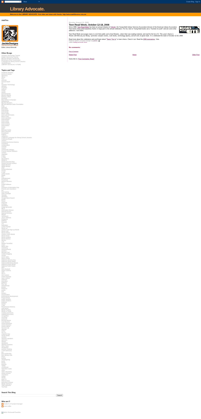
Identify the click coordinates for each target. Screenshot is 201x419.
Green (3, 201)
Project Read (6, 297)
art (2, 83)
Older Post (195, 55)
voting (3, 376)
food (3, 186)
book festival (5, 119)
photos (4, 287)
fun (2, 190)
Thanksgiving (6, 359)
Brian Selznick (6, 131)
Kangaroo (5, 219)
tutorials (4, 364)
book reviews (6, 124)
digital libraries (6, 165)
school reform (6, 326)
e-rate (3, 172)
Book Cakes (5, 113)
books (3, 127)
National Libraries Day (9, 260)
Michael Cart (6, 252)
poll (3, 291)
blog (3, 106)
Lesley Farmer (6, 226)
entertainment (6, 178)
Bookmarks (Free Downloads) (11, 60)
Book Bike (5, 109)
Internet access (6, 211)
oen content (5, 275)
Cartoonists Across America (10, 142)
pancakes (5, 281)
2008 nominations (149, 39)
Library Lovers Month (8, 234)
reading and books (78, 42)
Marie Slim (5, 246)
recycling (4, 317)
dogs (3, 168)
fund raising (5, 192)
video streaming (7, 372)
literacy (4, 240)
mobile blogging (7, 254)
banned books (6, 93)
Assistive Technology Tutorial (11, 55)
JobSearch (5, 216)
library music (6, 236)
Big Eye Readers (7, 103)
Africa (3, 77)
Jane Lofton (7, 406)
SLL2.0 (4, 332)
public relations (6, 300)
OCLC (3, 273)
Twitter (4, 365)
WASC (4, 378)
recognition (5, 316)
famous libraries (7, 181)
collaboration (6, 145)
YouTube (4, 387)
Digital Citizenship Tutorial (10, 57)
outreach (4, 279)
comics (4, 148)
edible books (6, 174)
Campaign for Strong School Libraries (13, 61)
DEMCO (4, 160)
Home (134, 55)
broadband (5, 133)
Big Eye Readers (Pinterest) (10, 58)
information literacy (7, 210)
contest (4, 152)
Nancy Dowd (6, 258)
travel (3, 361)
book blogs (5, 112)
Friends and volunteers (9, 189)
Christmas (5, 143)
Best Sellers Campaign (9, 100)
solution (4, 337)
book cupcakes (6, 118)
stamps (4, 341)
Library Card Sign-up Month (10, 229)
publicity (4, 302)
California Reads (7, 139)
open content (6, 278)
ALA (3, 78)
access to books (7, 74)
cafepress (5, 136)
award (3, 92)
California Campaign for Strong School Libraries (17, 137)
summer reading (7, 349)
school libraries (6, 325)
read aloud (5, 308)
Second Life (5, 328)
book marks (5, 121)
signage (4, 329)
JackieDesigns (6, 63)
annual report (6, 81)
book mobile (5, 122)
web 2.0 (4, 379)
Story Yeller (5, 346)
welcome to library (7, 382)
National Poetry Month (9, 264)
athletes (4, 86)
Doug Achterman (7, 169)
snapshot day (6, 334)
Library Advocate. (27, 8)
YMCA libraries (6, 385)
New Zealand (6, 269)
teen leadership (6, 353)
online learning (6, 276)
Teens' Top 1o (111, 39)
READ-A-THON (6, 311)
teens (85, 42)
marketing (5, 248)
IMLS (3, 208)
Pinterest (4, 288)
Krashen (4, 222)
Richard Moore (6, 320)
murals (4, 255)
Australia (4, 87)
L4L (3, 223)
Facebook (5, 180)
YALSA (113, 27)
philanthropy (5, 285)
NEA (3, 267)
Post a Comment (73, 51)
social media (6, 335)
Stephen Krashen (7, 344)
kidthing (4, 220)
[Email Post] (98, 40)
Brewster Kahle (6, 130)
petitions (4, 282)
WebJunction (6, 381)
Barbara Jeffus (6, 97)
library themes (6, 239)
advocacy (5, 75)
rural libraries (6, 322)
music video (5, 257)
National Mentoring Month (10, 263)
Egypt (3, 175)
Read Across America (8, 307)
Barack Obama (6, 95)
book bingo (5, 110)
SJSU (3, 331)
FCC (3, 183)
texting (4, 358)
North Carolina (6, 270)
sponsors (4, 340)
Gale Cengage (6, 193)
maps (3, 245)
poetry (3, 290)
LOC (3, 242)
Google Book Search (8, 198)
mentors (4, 251)
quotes (4, 304)
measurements (6, 249)
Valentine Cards (7, 368)
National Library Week (9, 261)
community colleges (8, 149)
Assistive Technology (8, 84)
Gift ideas (4, 196)
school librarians (7, 323)
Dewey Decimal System (9, 163)
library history (6, 233)
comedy (4, 146)
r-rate (3, 305)
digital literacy (6, 166)
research (4, 319)
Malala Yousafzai (7, 243)
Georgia (4, 195)
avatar (3, 90)
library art (4, 228)
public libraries (6, 299)
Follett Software (6, 184)
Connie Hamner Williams (9, 151)
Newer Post (73, 55)
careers (4, 140)
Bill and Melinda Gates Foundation (12, 104)
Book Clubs (5, 116)
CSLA (3, 155)
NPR (3, 272)
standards (5, 343)
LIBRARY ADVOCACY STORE (11, 64)
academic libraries (7, 72)
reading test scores (7, 314)
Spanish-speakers (7, 338)
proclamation (6, 294)
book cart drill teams (8, 115)
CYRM (4, 157)
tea (2, 352)
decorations (5, 158)
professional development (10, 296)
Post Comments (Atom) (86, 59)
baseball (4, 98)
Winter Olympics (7, 384)
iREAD (4, 214)
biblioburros (5, 101)
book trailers (5, 125)
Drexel (4, 171)
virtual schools (6, 373)
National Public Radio (8, 266)
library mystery (6, 237)
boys (3, 128)
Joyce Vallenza (6, 217)
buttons (4, 134)
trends (3, 362)
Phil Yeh (4, 284)
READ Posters (6, 310)
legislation (5, 225)
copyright (4, 154)
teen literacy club (7, 355)
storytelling (5, 347)
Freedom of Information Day (10, 187)
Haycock (4, 202)
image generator (7, 207)
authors (4, 89)
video (3, 370)
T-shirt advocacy (7, 350)
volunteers (5, 375)
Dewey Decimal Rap (8, 161)
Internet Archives (7, 213)
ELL (3, 177)
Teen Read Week (83, 27)
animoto (4, 80)
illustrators (5, 205)
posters (4, 293)
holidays (4, 204)
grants (3, 199)
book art (4, 107)
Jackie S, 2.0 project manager (13, 404)
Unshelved (5, 367)
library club (5, 231)
